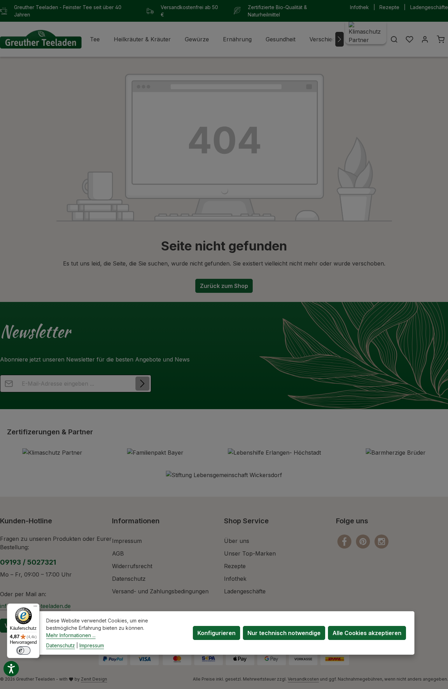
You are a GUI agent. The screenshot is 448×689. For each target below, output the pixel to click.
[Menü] (35, 608)
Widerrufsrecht (132, 566)
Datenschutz (129, 578)
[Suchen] (394, 39)
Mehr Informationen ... (71, 635)
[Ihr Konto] (425, 39)
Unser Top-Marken (250, 553)
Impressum (127, 540)
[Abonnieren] (142, 384)
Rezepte (389, 7)
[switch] (23, 650)
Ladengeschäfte (429, 7)
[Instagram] (381, 540)
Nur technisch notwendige (284, 632)
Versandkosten (303, 679)
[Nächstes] (339, 39)
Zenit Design (94, 679)
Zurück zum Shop (224, 285)
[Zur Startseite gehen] (41, 39)
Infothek (359, 7)
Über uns (236, 540)
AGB (118, 553)
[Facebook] (345, 540)
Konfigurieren (216, 632)
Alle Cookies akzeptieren (366, 632)
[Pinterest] (364, 540)
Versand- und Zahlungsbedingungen (160, 591)
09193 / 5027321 (28, 562)
